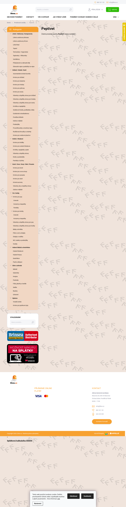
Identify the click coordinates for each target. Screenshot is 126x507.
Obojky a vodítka (18, 236)
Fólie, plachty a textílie (19, 283)
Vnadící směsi (17, 302)
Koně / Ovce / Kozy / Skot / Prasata (23, 164)
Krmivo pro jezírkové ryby (20, 305)
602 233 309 (100, 414)
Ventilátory (16, 59)
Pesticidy (16, 280)
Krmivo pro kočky (18, 211)
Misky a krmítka (18, 229)
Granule (15, 200)
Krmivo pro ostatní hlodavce (21, 146)
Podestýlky (16, 124)
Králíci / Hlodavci (18, 139)
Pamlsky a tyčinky (18, 160)
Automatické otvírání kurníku (22, 73)
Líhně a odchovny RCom (20, 41)
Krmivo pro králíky (18, 142)
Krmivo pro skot (18, 178)
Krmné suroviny (18, 182)
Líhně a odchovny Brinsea (21, 37)
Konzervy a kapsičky (19, 204)
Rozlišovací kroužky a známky (22, 131)
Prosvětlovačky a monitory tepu (22, 128)
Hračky (15, 244)
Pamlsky (16, 207)
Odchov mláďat (17, 121)
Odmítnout (73, 496)
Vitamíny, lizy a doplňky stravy (22, 186)
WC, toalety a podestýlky (20, 240)
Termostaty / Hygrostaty (20, 52)
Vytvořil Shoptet (99, 433)
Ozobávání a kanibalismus (21, 113)
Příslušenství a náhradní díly (21, 63)
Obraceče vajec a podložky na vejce (23, 66)
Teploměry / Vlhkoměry (20, 55)
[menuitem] (15, 17)
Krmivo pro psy (17, 197)
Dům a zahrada (17, 265)
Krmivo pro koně (18, 168)
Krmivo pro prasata (19, 175)
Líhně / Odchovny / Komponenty (22, 34)
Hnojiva (15, 276)
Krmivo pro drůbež (18, 77)
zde (58, 499)
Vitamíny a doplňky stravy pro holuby (24, 99)
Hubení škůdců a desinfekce (21, 247)
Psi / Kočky (16, 193)
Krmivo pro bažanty (19, 81)
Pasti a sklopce (17, 262)
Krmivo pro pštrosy (19, 88)
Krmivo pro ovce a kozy (20, 171)
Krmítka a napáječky (19, 106)
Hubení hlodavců (18, 251)
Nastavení (37, 503)
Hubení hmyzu (17, 255)
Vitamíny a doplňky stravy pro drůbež (24, 95)
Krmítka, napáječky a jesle (21, 150)
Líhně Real (16, 45)
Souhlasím (87, 496)
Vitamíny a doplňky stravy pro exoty (24, 103)
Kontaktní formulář (102, 421)
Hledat (71, 9)
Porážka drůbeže (18, 117)
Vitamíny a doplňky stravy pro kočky (24, 226)
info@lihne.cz (100, 406)
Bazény (15, 291)
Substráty (16, 273)
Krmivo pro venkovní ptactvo (21, 135)
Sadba (15, 287)
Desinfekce (16, 258)
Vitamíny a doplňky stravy (21, 153)
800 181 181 (100, 410)
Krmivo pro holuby (18, 84)
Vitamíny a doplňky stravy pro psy (23, 222)
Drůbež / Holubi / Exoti (19, 70)
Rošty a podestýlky (19, 157)
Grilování (15, 294)
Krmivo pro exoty (18, 92)
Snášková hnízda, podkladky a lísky (23, 110)
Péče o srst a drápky (19, 233)
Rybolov (15, 298)
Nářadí (15, 269)
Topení (15, 48)
